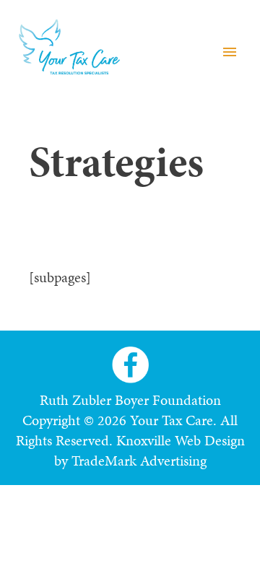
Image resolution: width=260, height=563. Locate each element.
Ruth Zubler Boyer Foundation (130, 400)
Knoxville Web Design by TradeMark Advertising (149, 450)
